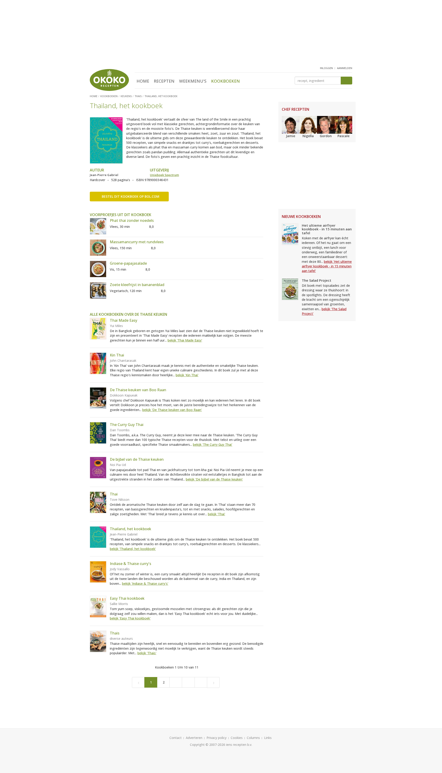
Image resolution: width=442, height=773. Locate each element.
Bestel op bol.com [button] (130, 196)
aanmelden (344, 68)
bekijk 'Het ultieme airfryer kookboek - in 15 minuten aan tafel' (327, 266)
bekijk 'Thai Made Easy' (185, 340)
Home (143, 81)
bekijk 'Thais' (146, 653)
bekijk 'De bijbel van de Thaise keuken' (214, 479)
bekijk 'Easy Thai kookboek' (130, 618)
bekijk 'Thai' (216, 514)
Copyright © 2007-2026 (207, 744)
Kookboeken (225, 81)
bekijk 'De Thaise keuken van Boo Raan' (172, 410)
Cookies (237, 737)
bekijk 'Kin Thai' (187, 375)
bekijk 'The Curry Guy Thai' (212, 444)
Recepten (164, 81)
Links (268, 737)
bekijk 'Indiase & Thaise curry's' (145, 583)
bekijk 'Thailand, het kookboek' (133, 549)
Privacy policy (216, 737)
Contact (175, 737)
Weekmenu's (192, 81)
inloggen (326, 68)
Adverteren (194, 737)
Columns (253, 737)
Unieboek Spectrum (164, 175)
